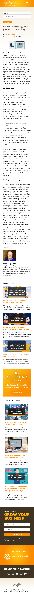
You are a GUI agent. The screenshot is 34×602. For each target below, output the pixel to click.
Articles (7, 22)
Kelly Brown (11, 34)
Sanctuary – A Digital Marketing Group (17, 590)
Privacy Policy (12, 540)
